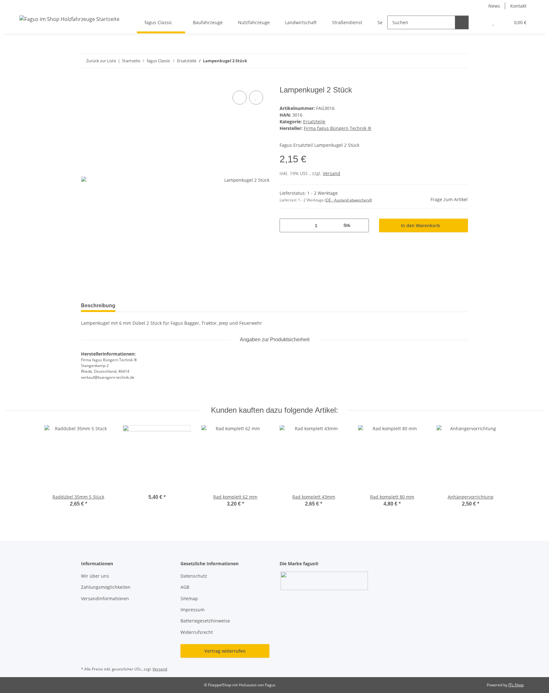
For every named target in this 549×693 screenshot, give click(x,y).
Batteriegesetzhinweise (205, 621)
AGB (184, 587)
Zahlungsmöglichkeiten (106, 587)
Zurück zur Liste (101, 61)
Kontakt (518, 6)
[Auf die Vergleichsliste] (240, 98)
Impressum (192, 610)
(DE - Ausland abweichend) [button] (348, 200)
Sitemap (189, 598)
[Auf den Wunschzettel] (256, 98)
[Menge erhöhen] (362, 225)
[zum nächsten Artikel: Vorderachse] (461, 61)
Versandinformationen (105, 598)
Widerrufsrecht (196, 632)
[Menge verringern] (287, 225)
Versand (331, 173)
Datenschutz (193, 576)
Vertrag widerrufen (225, 651)
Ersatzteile (314, 122)
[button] (480, 22)
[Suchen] (462, 22)
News (494, 6)
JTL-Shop (516, 685)
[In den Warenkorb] (86, 81)
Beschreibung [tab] (98, 305)
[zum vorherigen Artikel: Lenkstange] (447, 61)
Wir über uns (95, 576)
